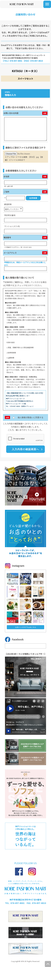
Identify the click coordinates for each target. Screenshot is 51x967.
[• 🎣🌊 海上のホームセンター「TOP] (25, 579)
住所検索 (33, 198)
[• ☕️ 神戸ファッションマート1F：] (38, 591)
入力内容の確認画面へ (25, 449)
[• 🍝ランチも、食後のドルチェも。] (25, 604)
